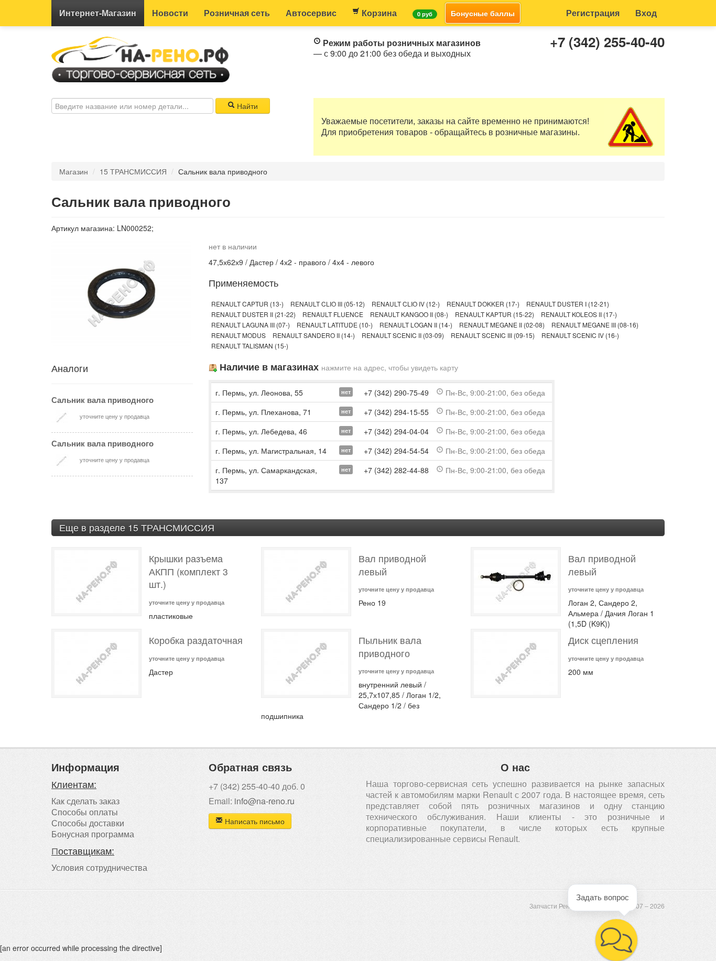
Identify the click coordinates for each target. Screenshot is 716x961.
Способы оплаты (84, 812)
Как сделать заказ (85, 801)
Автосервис (311, 13)
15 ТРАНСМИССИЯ (133, 171)
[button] (616, 940)
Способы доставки (87, 823)
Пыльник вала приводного (390, 647)
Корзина (378, 13)
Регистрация (593, 13)
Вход (646, 13)
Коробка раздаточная (196, 640)
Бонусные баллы (483, 13)
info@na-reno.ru (264, 801)
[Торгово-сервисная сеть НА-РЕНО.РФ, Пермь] (140, 58)
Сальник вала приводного (102, 400)
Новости (170, 13)
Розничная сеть (237, 13)
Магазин (97, 13)
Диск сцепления (603, 640)
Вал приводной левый (392, 565)
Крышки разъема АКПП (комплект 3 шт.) (188, 571)
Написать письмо (254, 821)
